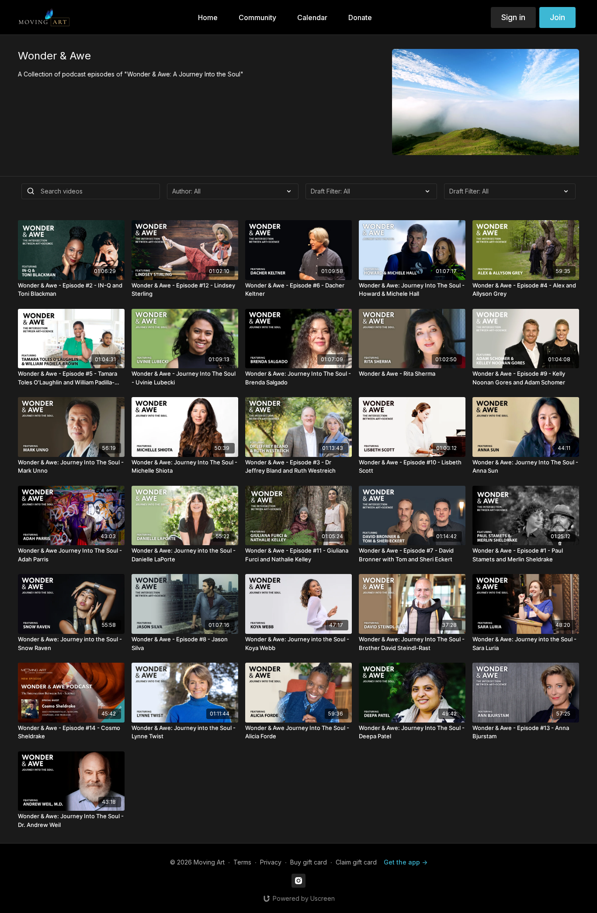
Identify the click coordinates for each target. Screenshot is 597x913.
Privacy (270, 862)
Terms (242, 862)
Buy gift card (308, 862)
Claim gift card (356, 862)
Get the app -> (405, 862)
